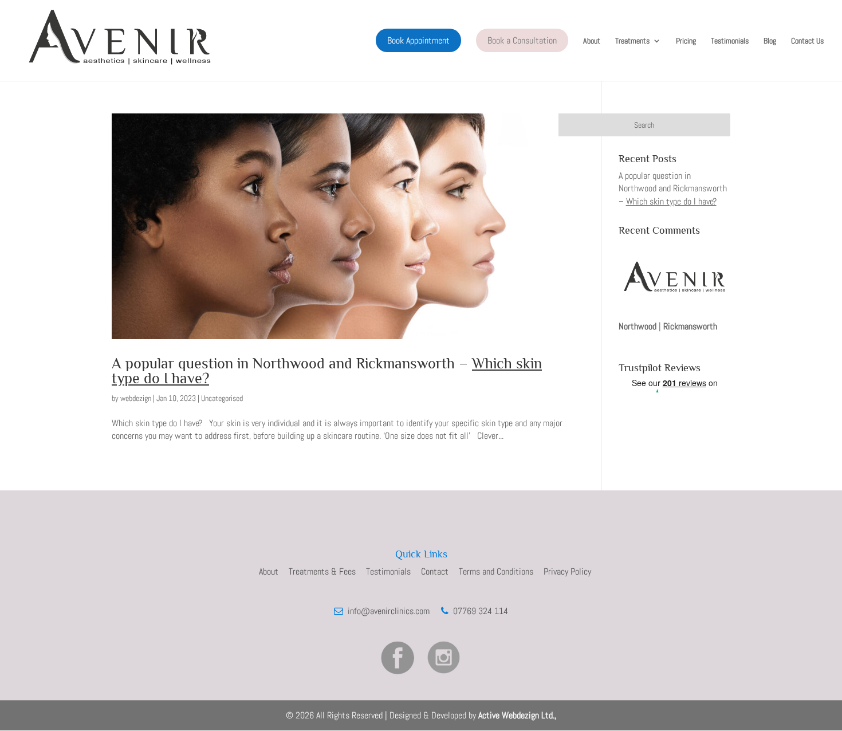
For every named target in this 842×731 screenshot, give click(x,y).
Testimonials (730, 41)
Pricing (686, 41)
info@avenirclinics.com (387, 611)
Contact (434, 571)
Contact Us (807, 41)
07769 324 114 (478, 611)
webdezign (135, 398)
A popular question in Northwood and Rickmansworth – (327, 371)
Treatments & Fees (322, 571)
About (591, 41)
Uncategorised (222, 398)
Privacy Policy (567, 571)
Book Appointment (418, 40)
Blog (770, 41)
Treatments (632, 41)
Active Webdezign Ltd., (517, 715)
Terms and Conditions (496, 571)
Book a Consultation (522, 40)
